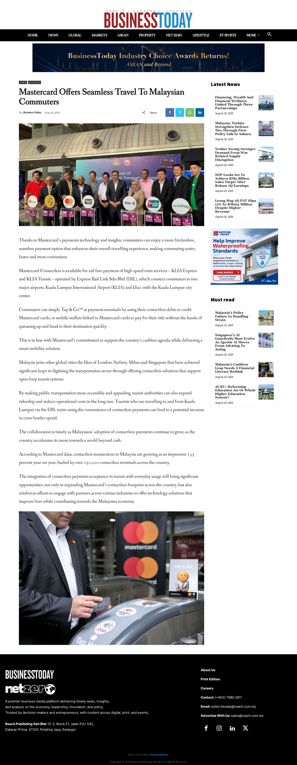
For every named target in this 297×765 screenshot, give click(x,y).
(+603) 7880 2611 (228, 697)
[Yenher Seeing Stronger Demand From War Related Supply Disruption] (266, 154)
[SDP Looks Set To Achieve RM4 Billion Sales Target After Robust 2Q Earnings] (266, 180)
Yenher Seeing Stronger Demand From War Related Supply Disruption (235, 154)
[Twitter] (179, 112)
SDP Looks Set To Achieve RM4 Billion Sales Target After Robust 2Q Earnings (232, 180)
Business (34, 82)
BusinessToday (32, 112)
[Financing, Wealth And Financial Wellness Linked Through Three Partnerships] (266, 102)
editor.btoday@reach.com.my (233, 706)
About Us (208, 670)
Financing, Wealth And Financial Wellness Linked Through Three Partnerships (234, 102)
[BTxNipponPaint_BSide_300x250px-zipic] (244, 283)
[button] (269, 34)
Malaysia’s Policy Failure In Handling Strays (231, 316)
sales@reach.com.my (247, 716)
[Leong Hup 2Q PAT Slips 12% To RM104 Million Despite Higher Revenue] (266, 205)
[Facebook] (169, 112)
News (23, 82)
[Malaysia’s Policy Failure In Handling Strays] (266, 317)
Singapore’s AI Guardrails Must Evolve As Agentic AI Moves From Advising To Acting (235, 342)
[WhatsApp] (189, 112)
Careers (207, 688)
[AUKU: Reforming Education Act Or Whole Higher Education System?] (266, 392)
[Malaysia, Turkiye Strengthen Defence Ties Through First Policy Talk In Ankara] (266, 128)
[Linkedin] (199, 112)
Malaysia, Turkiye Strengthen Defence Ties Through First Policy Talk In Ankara (233, 128)
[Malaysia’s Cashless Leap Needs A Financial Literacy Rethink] (266, 369)
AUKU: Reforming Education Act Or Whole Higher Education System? (235, 392)
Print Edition (210, 679)
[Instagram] (219, 728)
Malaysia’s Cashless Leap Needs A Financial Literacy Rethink (234, 368)
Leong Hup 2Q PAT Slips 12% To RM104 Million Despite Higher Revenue (235, 206)
